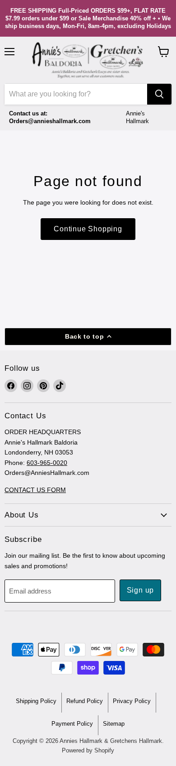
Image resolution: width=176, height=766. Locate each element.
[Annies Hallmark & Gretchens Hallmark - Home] (88, 60)
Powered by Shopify (88, 750)
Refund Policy (84, 701)
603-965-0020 (47, 462)
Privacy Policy (132, 701)
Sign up (140, 590)
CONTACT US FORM (35, 489)
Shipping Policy (36, 701)
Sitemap (114, 723)
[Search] (159, 94)
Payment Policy (72, 723)
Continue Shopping (88, 229)
